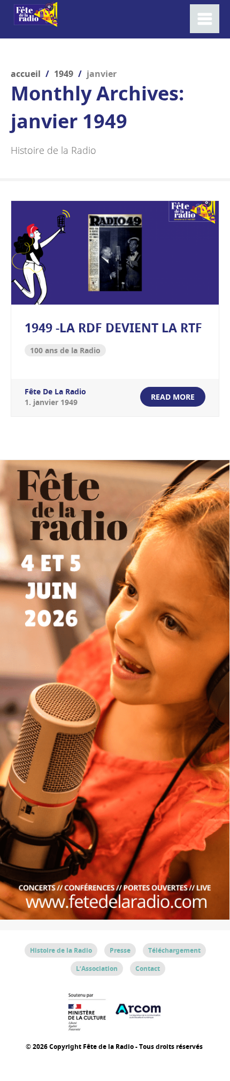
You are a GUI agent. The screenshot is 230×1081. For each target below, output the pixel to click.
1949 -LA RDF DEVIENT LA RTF (113, 327)
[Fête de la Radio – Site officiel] (35, 21)
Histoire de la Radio (61, 950)
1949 (63, 74)
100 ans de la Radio (65, 350)
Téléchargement (174, 950)
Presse (120, 950)
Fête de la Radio (55, 391)
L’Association (97, 968)
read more (173, 397)
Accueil (26, 74)
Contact (147, 968)
